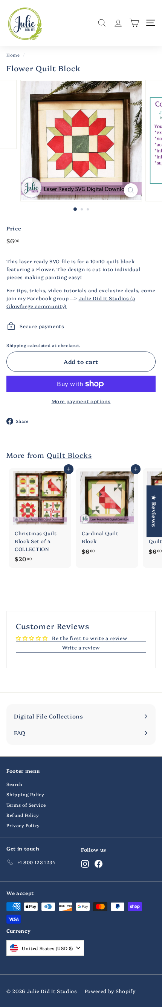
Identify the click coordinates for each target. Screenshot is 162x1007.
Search (14, 784)
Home (13, 55)
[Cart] (134, 23)
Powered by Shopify (110, 990)
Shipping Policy (25, 794)
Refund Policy (22, 815)
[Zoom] (131, 190)
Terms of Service (26, 804)
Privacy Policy (23, 825)
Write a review (81, 647)
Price (13, 228)
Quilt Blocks (69, 455)
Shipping (16, 345)
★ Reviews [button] (154, 511)
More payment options (81, 401)
